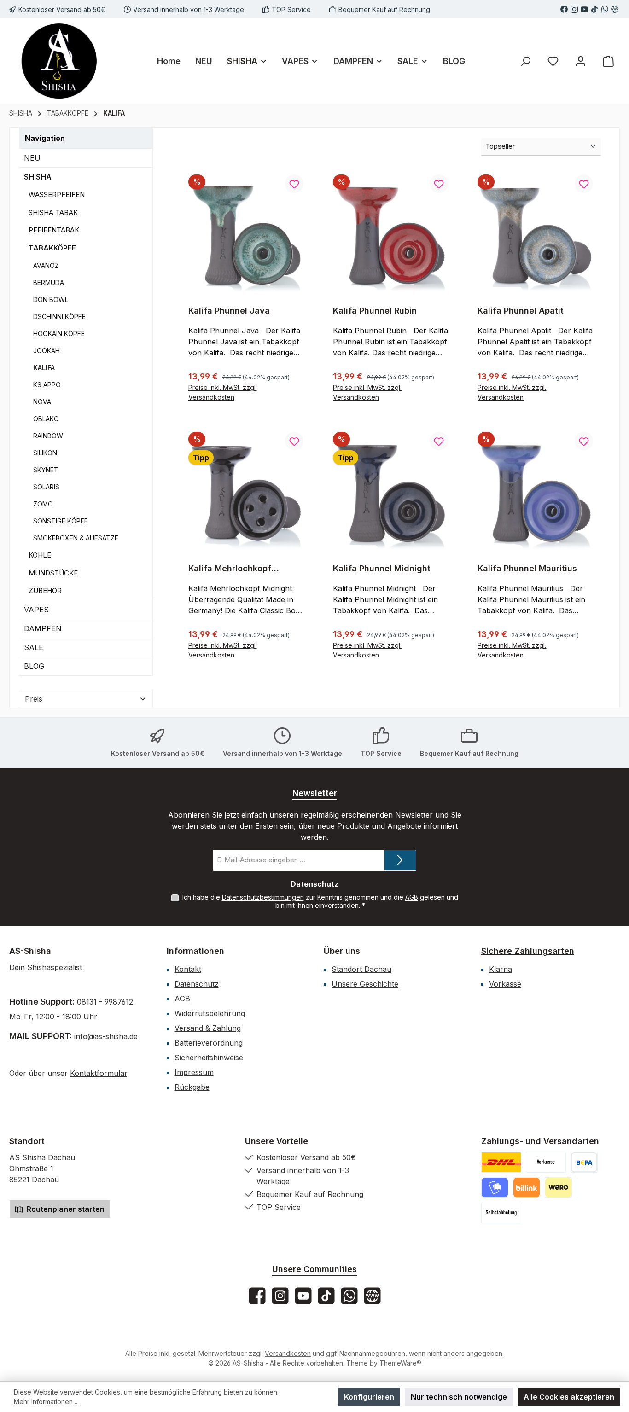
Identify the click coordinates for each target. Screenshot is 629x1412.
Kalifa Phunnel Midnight (382, 568)
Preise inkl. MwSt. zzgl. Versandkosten (222, 392)
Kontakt (188, 969)
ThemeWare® (400, 1363)
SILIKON (45, 453)
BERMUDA (48, 282)
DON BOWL (50, 299)
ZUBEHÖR (45, 590)
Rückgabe (192, 1087)
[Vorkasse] (546, 1162)
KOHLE (40, 555)
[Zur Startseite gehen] (60, 61)
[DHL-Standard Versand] (501, 1162)
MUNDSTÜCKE (53, 573)
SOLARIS (46, 487)
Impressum (194, 1072)
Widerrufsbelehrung (210, 1013)
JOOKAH (46, 350)
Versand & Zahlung (208, 1028)
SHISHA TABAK (53, 212)
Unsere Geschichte (365, 983)
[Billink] (526, 1187)
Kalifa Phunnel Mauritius (527, 568)
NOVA (42, 402)
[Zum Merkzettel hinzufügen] (294, 183)
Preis (33, 698)
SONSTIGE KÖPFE (60, 521)
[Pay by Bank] (584, 1162)
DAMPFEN (43, 628)
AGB (411, 897)
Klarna (500, 969)
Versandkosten (288, 1353)
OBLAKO (46, 419)
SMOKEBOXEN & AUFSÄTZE (75, 538)
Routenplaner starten (65, 1209)
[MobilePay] (494, 1187)
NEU (32, 158)
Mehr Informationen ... (46, 1402)
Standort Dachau (361, 969)
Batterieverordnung (209, 1042)
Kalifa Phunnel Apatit (521, 310)
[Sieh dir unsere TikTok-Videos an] (594, 9)
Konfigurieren (369, 1396)
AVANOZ (46, 265)
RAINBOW (48, 436)
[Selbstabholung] (501, 1213)
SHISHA (38, 176)
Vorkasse (505, 983)
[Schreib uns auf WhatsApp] (604, 9)
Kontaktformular (98, 1073)
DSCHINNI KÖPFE (59, 316)
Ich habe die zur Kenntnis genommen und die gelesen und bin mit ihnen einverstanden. (320, 901)
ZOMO (43, 504)
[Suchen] (525, 61)
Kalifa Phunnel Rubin (375, 310)
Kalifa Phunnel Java (229, 310)
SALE (33, 647)
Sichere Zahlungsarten (527, 951)
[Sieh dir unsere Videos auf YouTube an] (584, 9)
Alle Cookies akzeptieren (569, 1396)
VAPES (36, 609)
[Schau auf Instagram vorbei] (574, 9)
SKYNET (45, 470)
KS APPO (47, 385)
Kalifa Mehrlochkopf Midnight (229, 569)
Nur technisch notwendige (459, 1396)
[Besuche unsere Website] (614, 9)
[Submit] (400, 860)
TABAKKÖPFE (52, 248)
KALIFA (44, 368)
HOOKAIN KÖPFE (59, 333)
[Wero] (558, 1187)
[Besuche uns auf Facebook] (564, 9)
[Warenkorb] (608, 61)
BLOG (34, 666)
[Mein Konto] (580, 61)
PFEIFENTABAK (54, 230)
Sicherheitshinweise (209, 1057)
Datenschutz (197, 983)
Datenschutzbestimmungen (263, 897)
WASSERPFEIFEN (57, 194)
